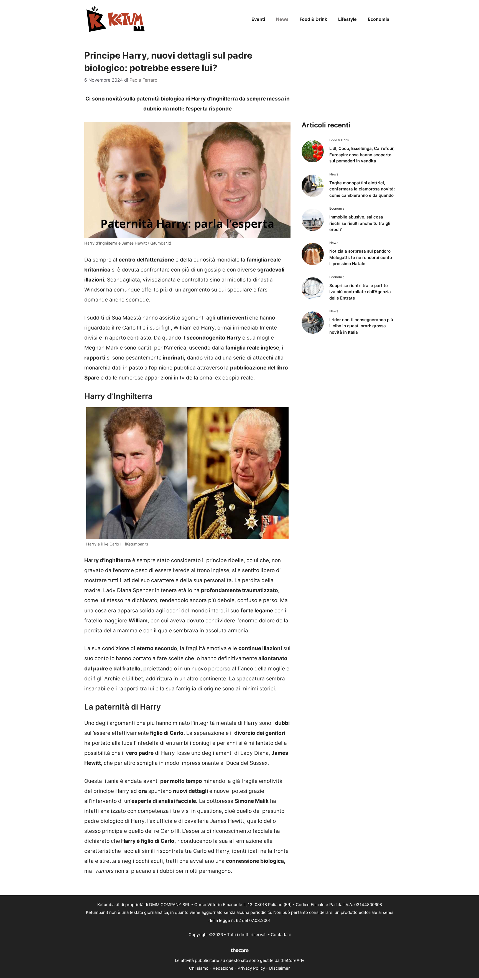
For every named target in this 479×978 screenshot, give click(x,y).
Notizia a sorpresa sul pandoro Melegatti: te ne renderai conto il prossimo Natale (360, 257)
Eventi (258, 19)
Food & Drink (313, 19)
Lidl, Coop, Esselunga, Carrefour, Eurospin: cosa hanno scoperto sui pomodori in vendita (361, 155)
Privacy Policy (251, 968)
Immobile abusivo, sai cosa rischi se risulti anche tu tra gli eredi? (359, 223)
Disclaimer (279, 968)
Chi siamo (198, 968)
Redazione (223, 968)
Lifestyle (347, 19)
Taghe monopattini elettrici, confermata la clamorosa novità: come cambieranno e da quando (362, 189)
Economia (378, 19)
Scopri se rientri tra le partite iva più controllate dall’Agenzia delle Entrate (360, 292)
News (282, 19)
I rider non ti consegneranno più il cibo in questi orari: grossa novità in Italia (361, 326)
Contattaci (281, 934)
